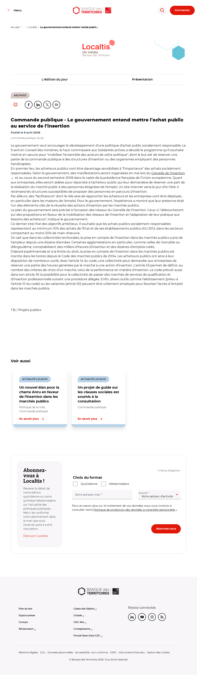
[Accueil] (92, 10)
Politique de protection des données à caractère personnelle (134, 510)
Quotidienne (89, 484)
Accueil (15, 27)
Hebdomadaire (119, 484)
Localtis (32, 27)
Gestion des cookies (158, 652)
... (24, 27)
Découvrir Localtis (35, 536)
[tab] (24, 440)
